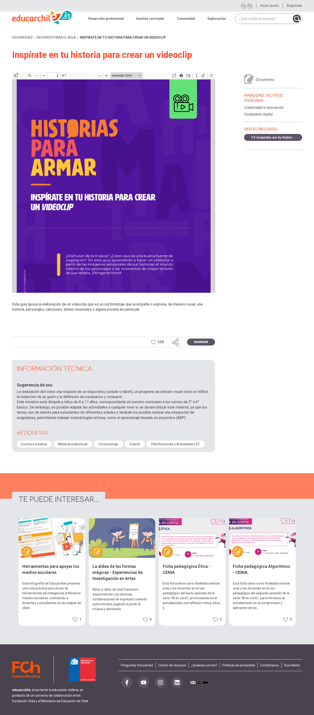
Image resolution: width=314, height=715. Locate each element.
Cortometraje (108, 444)
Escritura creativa (34, 444)
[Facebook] (126, 682)
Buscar (297, 19)
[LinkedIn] (177, 682)
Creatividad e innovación (264, 107)
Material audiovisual (72, 444)
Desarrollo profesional (106, 18)
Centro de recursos (172, 665)
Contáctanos (269, 665)
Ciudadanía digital (258, 114)
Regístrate (294, 5)
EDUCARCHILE (22, 37)
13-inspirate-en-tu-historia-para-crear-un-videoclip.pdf (276, 137)
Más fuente (250, 6)
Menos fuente (243, 6)
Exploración (217, 18)
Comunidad (186, 18)
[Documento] (249, 79)
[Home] (42, 16)
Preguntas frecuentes (137, 665)
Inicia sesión (269, 5)
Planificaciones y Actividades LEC (175, 444)
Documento (265, 79)
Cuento (134, 444)
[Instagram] (160, 682)
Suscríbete (292, 665)
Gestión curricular (150, 18)
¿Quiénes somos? (204, 665)
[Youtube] (143, 682)
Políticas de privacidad (238, 665)
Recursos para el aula (56, 37)
